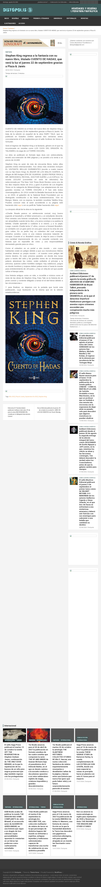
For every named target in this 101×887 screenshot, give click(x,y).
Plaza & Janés (20, 396)
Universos (58, 18)
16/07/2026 (8, 851)
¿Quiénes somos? (43, 2)
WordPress (58, 872)
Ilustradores (10, 23)
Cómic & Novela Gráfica (80, 243)
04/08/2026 (32, 789)
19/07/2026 (80, 781)
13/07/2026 (56, 848)
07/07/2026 (80, 829)
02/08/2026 (83, 527)
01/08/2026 (56, 791)
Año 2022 (12, 396)
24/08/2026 (73, 316)
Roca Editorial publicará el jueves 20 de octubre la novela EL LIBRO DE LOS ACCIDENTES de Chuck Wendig (48, 410)
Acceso (22, 23)
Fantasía (8, 52)
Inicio (6, 18)
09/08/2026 (8, 779)
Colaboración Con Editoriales (58, 2)
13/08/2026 (83, 420)
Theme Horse (34, 872)
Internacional (10, 726)
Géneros (25, 18)
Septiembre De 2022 (31, 396)
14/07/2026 (32, 853)
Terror (19, 740)
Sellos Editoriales (74, 2)
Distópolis (17, 70)
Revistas (84, 18)
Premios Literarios (41, 18)
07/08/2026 (83, 472)
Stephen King (43, 396)
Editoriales (71, 18)
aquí (20, 205)
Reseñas (15, 18)
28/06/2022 (9, 70)
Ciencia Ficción (82, 737)
